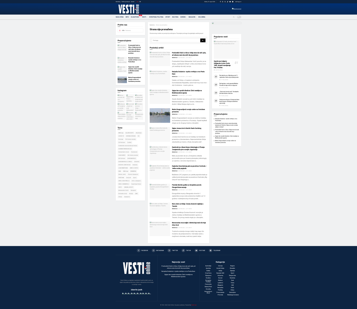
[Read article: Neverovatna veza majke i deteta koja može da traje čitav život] (160, 229)
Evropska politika (156, 17)
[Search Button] (233, 17)
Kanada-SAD (220, 273)
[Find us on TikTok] (227, 1)
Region (232, 266)
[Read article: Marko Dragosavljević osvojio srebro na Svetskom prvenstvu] (160, 115)
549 (191, 95)
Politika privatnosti (126, 1)
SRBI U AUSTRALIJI (124, 180)
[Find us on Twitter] (225, 1)
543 (191, 76)
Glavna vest (208, 286)
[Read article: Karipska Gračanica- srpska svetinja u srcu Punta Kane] (160, 77)
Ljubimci (220, 282)
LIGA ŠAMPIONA (123, 168)
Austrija (208, 268)
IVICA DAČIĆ (122, 155)
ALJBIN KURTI (130, 132)
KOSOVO (136, 161)
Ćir (140, 1)
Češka (208, 270)
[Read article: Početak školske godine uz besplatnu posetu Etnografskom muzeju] (160, 191)
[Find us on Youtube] (230, 1)
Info (127, 17)
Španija (232, 270)
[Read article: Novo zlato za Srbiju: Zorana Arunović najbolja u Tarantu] (160, 210)
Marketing (118, 1)
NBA (120, 171)
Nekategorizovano (233, 295)
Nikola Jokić (122, 174)
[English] (129, 294)
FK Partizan (122, 142)
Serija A (128, 177)
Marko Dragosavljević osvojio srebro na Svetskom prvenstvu (134, 79)
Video (232, 290)
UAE (232, 285)
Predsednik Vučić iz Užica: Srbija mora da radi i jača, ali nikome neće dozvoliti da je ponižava (134, 49)
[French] (132, 294)
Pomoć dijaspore (133, 174)
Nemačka (220, 287)
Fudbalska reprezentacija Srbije (128, 145)
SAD (136, 193)
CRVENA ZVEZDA (130, 136)
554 (191, 171)
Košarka (135, 164)
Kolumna (201, 17)
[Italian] (141, 294)
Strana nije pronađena (161, 25)
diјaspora (127, 196)
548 (191, 189)
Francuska (208, 284)
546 (191, 114)
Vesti (144, 17)
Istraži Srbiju (220, 268)
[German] (135, 294)
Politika (220, 290)
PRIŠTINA (121, 177)
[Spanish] (149, 294)
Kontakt (132, 1)
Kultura (175, 17)
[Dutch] (126, 294)
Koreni (182, 17)
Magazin (192, 17)
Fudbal (129, 142)
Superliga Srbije (136, 184)
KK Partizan (122, 158)
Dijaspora (135, 17)
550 (191, 133)
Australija (138, 132)
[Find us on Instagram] (222, 1)
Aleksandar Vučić (123, 190)
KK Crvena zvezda (133, 155)
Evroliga (121, 139)
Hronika (208, 289)
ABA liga (121, 132)
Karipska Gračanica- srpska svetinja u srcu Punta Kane (134, 60)
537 (191, 57)
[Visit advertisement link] (236, 9)
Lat (137, 1)
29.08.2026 (182, 57)
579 (191, 227)
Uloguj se (239, 1)
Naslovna (120, 17)
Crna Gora (208, 273)
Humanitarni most (124, 152)
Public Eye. (194, 305)
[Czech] (123, 294)
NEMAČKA (133, 171)
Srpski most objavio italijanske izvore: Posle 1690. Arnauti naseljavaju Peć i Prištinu (222, 64)
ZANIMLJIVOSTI (128, 187)
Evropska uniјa (123, 193)
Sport (167, 17)
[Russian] (143, 294)
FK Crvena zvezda (131, 139)
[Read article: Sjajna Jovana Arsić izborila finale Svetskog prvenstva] (160, 134)
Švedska (232, 278)
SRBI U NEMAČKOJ (124, 184)
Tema (232, 282)
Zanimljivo (232, 292)
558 (191, 208)
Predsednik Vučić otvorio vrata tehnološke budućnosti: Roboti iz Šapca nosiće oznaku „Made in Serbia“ (226, 125)
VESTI (120, 187)
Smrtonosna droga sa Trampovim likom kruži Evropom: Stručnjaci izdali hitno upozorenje (229, 101)
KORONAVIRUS (132, 158)
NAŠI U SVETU (134, 168)
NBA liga (125, 171)
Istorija (220, 266)
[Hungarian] (138, 294)
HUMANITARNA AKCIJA (125, 148)
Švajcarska (232, 275)
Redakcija (174, 57)
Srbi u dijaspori (136, 180)
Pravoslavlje (220, 292)
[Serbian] (146, 294)
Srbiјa (120, 196)
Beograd (133, 190)
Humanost (134, 152)
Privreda (220, 295)
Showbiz (232, 268)
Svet (232, 280)
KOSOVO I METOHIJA (124, 164)
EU (138, 136)
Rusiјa (131, 193)
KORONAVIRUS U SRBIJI (125, 161)
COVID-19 (121, 136)
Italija (220, 270)
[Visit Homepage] (129, 9)
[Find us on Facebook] (220, 1)
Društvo (208, 278)
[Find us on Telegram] (232, 1)
